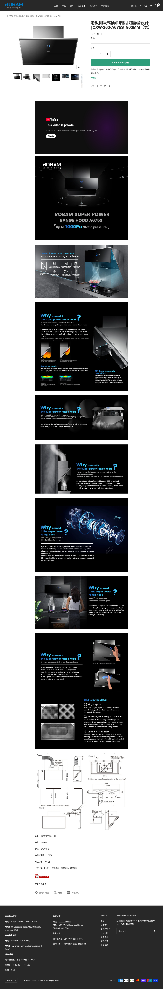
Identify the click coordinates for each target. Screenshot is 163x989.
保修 (60, 892)
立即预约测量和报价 (120, 62)
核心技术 (81, 5)
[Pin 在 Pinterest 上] (101, 86)
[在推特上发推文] (105, 86)
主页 (56, 5)
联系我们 (105, 5)
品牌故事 (93, 5)
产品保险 (104, 933)
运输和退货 (44, 892)
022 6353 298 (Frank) (20, 940)
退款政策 (104, 941)
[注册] (154, 931)
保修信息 (104, 937)
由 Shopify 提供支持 (53, 980)
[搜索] (146, 6)
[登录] (151, 6)
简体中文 (134, 6)
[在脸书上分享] (97, 86)
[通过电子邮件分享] (109, 86)
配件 (72, 5)
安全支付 (75, 892)
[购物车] (156, 5)
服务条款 (104, 945)
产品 (64, 5)
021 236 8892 (65, 921)
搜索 (102, 920)
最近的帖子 (105, 929)
